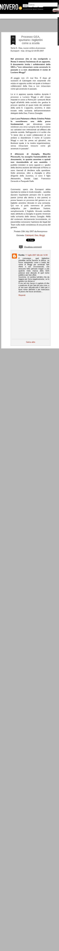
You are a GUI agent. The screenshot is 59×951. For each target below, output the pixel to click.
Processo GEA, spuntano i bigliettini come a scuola (31, 40)
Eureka (21, 255)
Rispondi (22, 295)
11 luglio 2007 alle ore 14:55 (36, 255)
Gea (36, 235)
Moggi (42, 235)
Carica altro (30, 342)
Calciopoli (29, 235)
